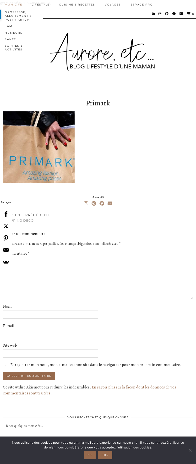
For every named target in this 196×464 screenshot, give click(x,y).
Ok (89, 455)
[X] (6, 226)
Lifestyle (40, 4)
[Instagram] (160, 13)
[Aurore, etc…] (98, 48)
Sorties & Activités (14, 47)
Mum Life (13, 4)
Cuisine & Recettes (77, 4)
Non (105, 455)
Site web (10, 345)
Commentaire (16, 253)
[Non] (190, 450)
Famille (12, 26)
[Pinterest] (167, 13)
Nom (7, 306)
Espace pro (142, 4)
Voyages (113, 4)
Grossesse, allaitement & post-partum (18, 16)
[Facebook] (174, 13)
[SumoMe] (6, 262)
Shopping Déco (26, 217)
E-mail (8, 325)
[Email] (181, 13)
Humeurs (13, 32)
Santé (10, 39)
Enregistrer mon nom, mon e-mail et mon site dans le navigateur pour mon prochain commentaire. (95, 364)
